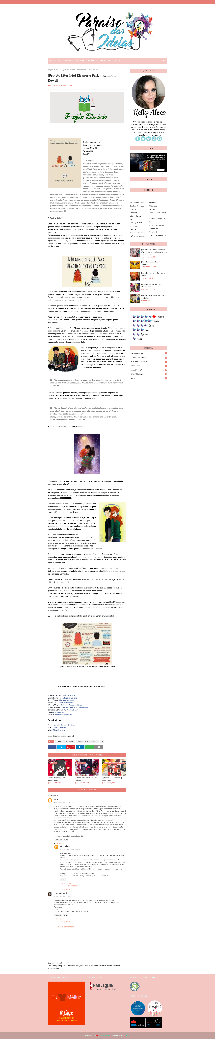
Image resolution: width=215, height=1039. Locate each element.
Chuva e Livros (73, 710)
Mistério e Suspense (157, 218)
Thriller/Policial (136, 223)
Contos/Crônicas (137, 206)
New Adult (153, 232)
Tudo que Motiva (68, 695)
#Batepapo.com (149, 353)
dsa (56, 799)
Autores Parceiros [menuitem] (96, 60)
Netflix (148, 378)
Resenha (94, 741)
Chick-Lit (133, 226)
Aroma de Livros (59, 727)
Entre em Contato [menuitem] (116, 60)
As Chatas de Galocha (64, 703)
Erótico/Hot (153, 228)
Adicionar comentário (64, 927)
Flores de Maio (61, 893)
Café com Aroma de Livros (71, 705)
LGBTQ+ (133, 229)
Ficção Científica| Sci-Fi (158, 213)
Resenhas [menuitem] (81, 60)
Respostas (60, 843)
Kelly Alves (53, 86)
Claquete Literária (70, 698)
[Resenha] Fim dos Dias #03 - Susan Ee (152, 263)
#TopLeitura (148, 366)
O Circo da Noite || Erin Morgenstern (56, 779)
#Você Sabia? (149, 370)
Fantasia (133, 212)
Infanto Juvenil (135, 216)
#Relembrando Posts (149, 362)
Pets (131, 219)
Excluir (65, 840)
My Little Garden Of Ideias (64, 725)
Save (70, 748)
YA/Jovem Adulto (137, 236)
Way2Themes (106, 1036)
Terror (151, 222)
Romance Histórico (137, 233)
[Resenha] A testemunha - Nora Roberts (153, 274)
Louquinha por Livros (63, 715)
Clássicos (153, 206)
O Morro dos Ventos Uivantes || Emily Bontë (86, 779)
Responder (58, 840)
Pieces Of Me (58, 712)
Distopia (133, 209)
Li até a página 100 (149, 374)
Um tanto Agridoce (66, 700)
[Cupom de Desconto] (66, 1024)
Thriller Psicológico (156, 225)
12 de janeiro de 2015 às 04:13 (64, 896)
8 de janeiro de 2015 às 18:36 (64, 803)
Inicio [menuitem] (52, 60)
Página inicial (53, 70)
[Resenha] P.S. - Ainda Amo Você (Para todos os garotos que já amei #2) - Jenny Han (154, 252)
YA (61, 70)
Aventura (153, 202)
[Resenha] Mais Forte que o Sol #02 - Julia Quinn (154, 296)
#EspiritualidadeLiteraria (149, 358)
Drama (58, 741)
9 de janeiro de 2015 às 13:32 (70, 849)
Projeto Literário (82, 741)
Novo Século (69, 741)
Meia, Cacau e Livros (61, 730)
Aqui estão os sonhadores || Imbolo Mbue (112, 779)
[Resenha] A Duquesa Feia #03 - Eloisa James (152, 285)
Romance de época (157, 235)
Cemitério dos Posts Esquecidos (75, 707)
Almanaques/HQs (137, 202)
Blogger (127, 1036)
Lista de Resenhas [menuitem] (65, 60)
